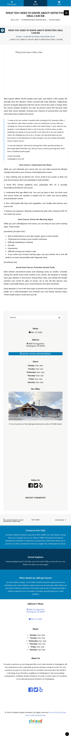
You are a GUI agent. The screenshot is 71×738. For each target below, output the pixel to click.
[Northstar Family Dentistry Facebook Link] (30, 487)
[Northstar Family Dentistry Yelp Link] (41, 487)
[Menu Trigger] (66, 12)
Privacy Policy (54, 712)
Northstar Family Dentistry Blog (34, 20)
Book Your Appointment (36, 354)
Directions (11, 4)
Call (59, 4)
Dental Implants (35, 557)
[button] (59, 317)
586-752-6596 (36, 332)
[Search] (35, 317)
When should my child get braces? (35, 578)
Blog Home (35, 519)
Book (35, 4)
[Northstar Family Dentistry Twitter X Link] (36, 487)
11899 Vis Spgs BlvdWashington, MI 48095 (35, 345)
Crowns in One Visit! (35, 530)
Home (18, 37)
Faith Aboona (55, 20)
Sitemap (42, 715)
